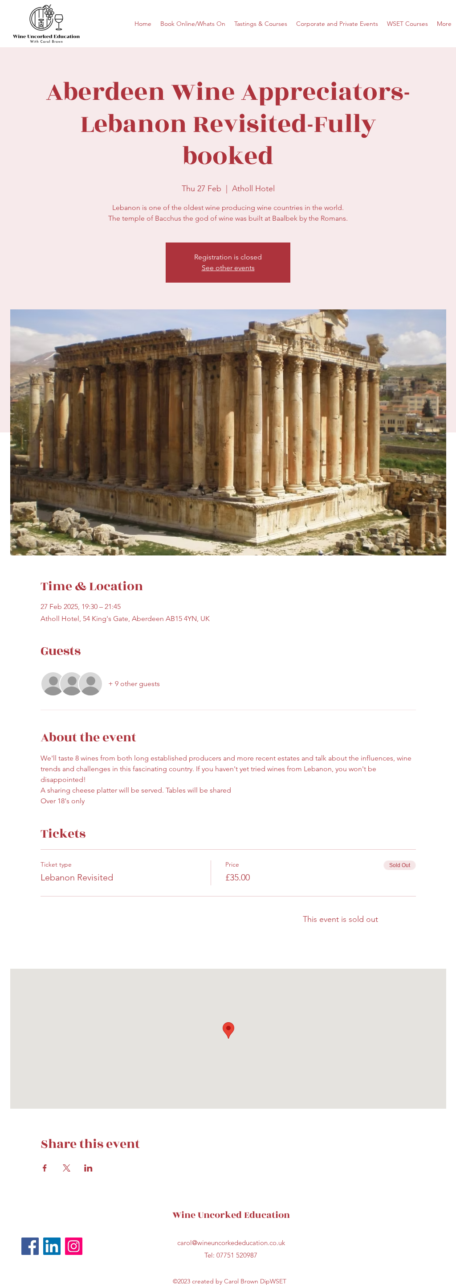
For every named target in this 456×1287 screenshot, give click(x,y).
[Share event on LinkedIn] (88, 1168)
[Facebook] (30, 1246)
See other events (228, 267)
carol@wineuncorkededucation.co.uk (231, 1242)
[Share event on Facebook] (45, 1168)
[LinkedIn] (52, 1246)
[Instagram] (73, 1246)
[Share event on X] (66, 1168)
